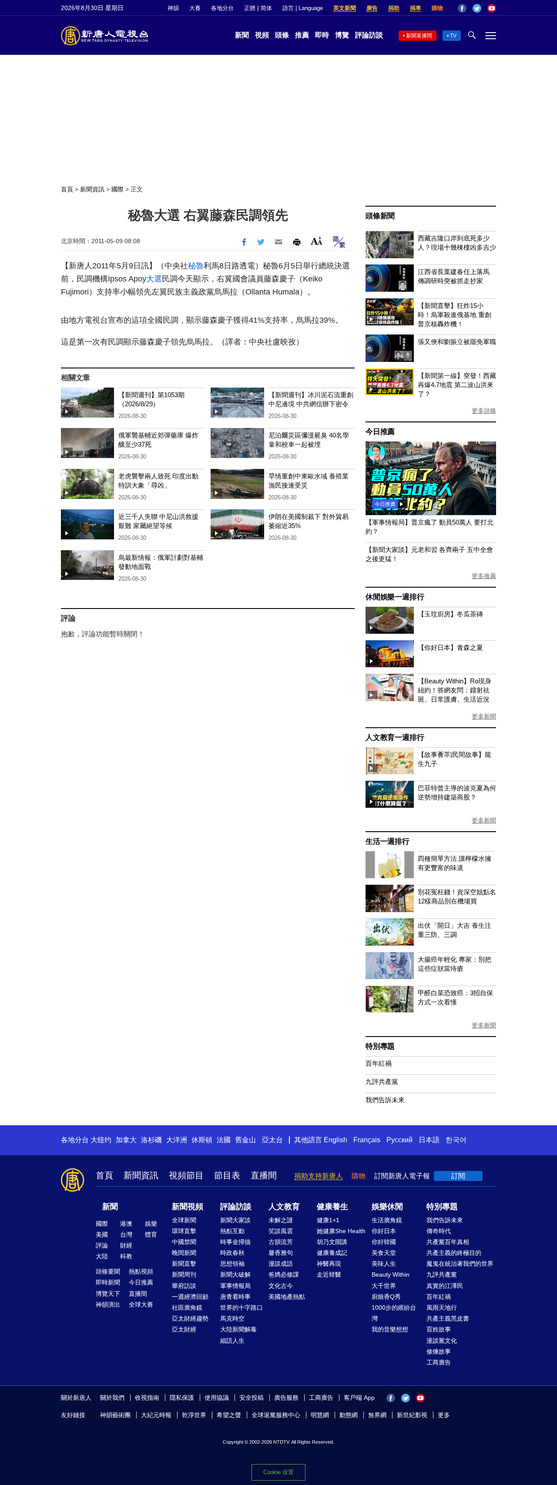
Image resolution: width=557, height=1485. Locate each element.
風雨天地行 (441, 1307)
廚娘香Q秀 (386, 1296)
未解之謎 (280, 1220)
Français (366, 1140)
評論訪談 (369, 35)
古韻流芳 (280, 1241)
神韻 (173, 8)
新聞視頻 (187, 1206)
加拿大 (126, 1140)
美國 (102, 1234)
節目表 (227, 1175)
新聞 (242, 35)
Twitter (477, 8)
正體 (249, 8)
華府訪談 (184, 1285)
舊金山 (245, 1140)
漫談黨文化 (441, 1340)
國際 (117, 189)
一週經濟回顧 (190, 1296)
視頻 (262, 35)
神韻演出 (108, 1304)
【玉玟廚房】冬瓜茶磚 (450, 614)
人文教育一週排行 (395, 737)
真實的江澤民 (444, 1285)
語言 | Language (302, 8)
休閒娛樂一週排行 (395, 597)
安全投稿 (251, 1397)
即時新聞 (108, 1282)
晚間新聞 (184, 1252)
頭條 (282, 35)
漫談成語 (280, 1263)
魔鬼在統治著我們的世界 (459, 1263)
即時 (322, 35)
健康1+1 (328, 1220)
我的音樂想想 (390, 1329)
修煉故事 (438, 1351)
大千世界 (384, 1285)
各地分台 (222, 8)
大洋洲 (176, 1140)
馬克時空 (232, 1318)
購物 (437, 8)
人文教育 (284, 1206)
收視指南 (147, 1397)
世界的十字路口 (241, 1307)
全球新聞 (184, 1220)
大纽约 (101, 1140)
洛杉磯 (151, 1140)
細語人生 (232, 1340)
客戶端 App (359, 1397)
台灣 (126, 1234)
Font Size (316, 241)
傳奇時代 (438, 1230)
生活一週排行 (387, 841)
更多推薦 (484, 575)
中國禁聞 (184, 1241)
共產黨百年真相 (447, 1241)
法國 (224, 1140)
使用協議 (217, 1397)
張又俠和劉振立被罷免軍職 (457, 341)
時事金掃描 (235, 1241)
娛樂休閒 (387, 1206)
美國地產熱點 (286, 1296)
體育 (151, 1234)
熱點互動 (232, 1230)
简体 (266, 8)
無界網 (377, 1414)
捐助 (393, 8)
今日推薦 (380, 432)
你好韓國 (384, 1241)
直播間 (264, 1175)
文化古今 (280, 1285)
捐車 (415, 8)
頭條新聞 (380, 216)
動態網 (348, 1414)
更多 (444, 1414)
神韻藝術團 (115, 1414)
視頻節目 (186, 1175)
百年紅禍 (379, 1063)
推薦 (302, 35)
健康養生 (332, 1206)
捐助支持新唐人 (318, 1176)
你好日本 (384, 1230)
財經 (126, 1245)
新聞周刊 (184, 1274)
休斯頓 (201, 1140)
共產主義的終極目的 (453, 1252)
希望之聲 (229, 1414)
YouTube (491, 8)
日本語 (429, 1140)
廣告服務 (286, 1397)
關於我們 (112, 1397)
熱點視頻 (141, 1271)
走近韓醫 (329, 1274)
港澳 (126, 1223)
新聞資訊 (92, 189)
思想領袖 (232, 1263)
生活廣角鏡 (387, 1220)
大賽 (195, 8)
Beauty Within (390, 1274)
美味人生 (384, 1263)
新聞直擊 (184, 1263)
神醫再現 (329, 1263)
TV (453, 36)
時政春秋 (232, 1252)
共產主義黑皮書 (447, 1318)
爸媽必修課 (283, 1274)
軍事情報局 (235, 1285)
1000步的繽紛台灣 (394, 1313)
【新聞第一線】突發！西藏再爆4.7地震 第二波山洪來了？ (457, 385)
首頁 (67, 189)
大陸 (102, 1256)
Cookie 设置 (278, 1472)
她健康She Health (341, 1230)
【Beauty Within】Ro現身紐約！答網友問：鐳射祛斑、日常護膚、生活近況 (454, 690)
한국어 (456, 1140)
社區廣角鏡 (187, 1307)
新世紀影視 (412, 1414)
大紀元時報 (156, 1414)
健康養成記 (332, 1252)
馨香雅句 (280, 1252)
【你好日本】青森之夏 (450, 647)
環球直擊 (184, 1230)
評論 (102, 1245)
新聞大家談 (235, 1220)
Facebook (462, 8)
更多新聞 (484, 716)
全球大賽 (141, 1304)
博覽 (342, 35)
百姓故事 (438, 1329)
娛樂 (151, 1223)
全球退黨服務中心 (276, 1414)
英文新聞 (344, 8)
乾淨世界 (194, 1414)
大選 (154, 278)
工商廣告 (438, 1362)
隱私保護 (182, 1397)
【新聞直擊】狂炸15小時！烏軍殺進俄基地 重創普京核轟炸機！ (454, 315)
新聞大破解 (235, 1274)
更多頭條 (484, 410)
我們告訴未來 (385, 1100)
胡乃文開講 (332, 1241)
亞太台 (272, 1140)
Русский (399, 1140)
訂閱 (458, 1176)
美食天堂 (384, 1252)
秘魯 (196, 265)
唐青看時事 (235, 1296)
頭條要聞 (108, 1271)
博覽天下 (108, 1293)
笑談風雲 (280, 1230)
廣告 (372, 8)
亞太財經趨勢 (190, 1318)
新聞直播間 (419, 36)
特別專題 (380, 1046)
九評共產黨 (382, 1081)
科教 (126, 1256)
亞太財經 (184, 1329)
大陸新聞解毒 (238, 1329)
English (335, 1140)
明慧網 (320, 1414)
